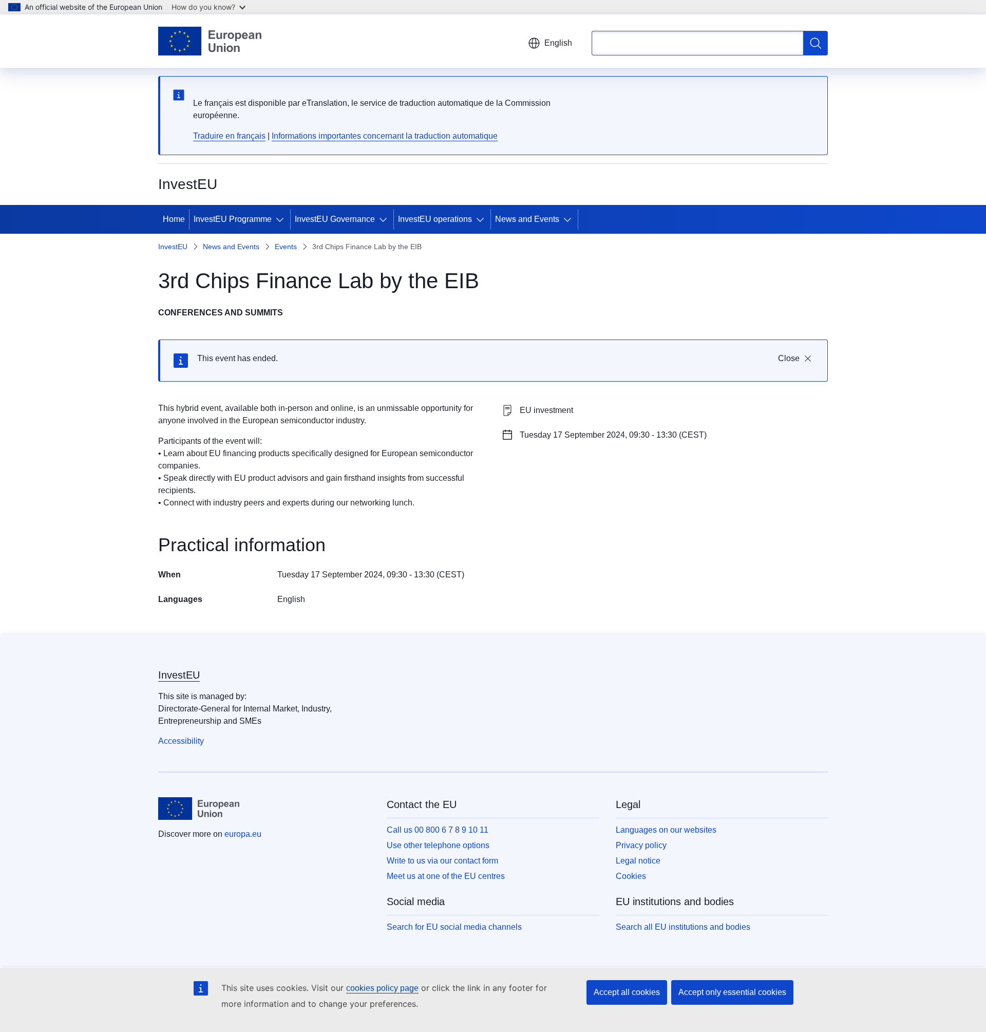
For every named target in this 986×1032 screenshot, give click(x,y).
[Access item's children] (282, 219)
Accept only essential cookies (732, 992)
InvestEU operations (435, 219)
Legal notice (638, 860)
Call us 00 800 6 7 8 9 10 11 (437, 829)
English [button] (558, 43)
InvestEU (172, 246)
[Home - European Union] (209, 41)
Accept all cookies (627, 992)
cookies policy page (382, 988)
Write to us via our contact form (442, 860)
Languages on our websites (666, 829)
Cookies (631, 876)
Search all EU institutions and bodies (683, 927)
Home (174, 219)
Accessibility (181, 741)
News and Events (527, 219)
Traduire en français (229, 136)
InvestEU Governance (335, 219)
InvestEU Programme (233, 219)
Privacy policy (641, 845)
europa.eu (242, 834)
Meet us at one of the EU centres (446, 876)
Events (286, 246)
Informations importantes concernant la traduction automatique (385, 136)
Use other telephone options (438, 845)
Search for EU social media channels (454, 927)
